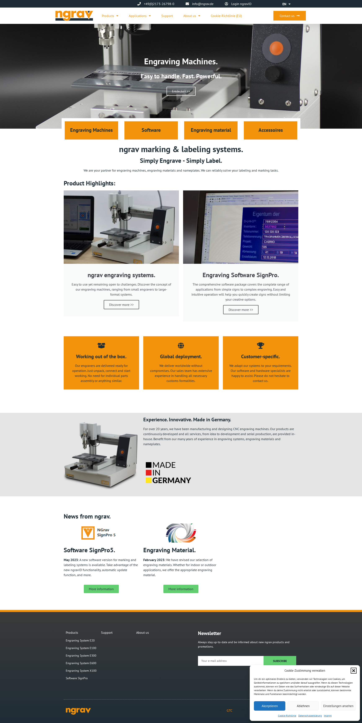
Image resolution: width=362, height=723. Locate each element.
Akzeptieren (270, 706)
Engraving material (211, 130)
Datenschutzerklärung (310, 715)
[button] (354, 671)
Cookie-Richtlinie (287, 715)
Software (151, 130)
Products (108, 16)
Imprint (328, 715)
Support (167, 16)
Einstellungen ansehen (338, 706)
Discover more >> (121, 305)
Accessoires (271, 130)
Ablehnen (303, 706)
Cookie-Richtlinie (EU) (226, 16)
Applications (138, 16)
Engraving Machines (91, 130)
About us (189, 16)
